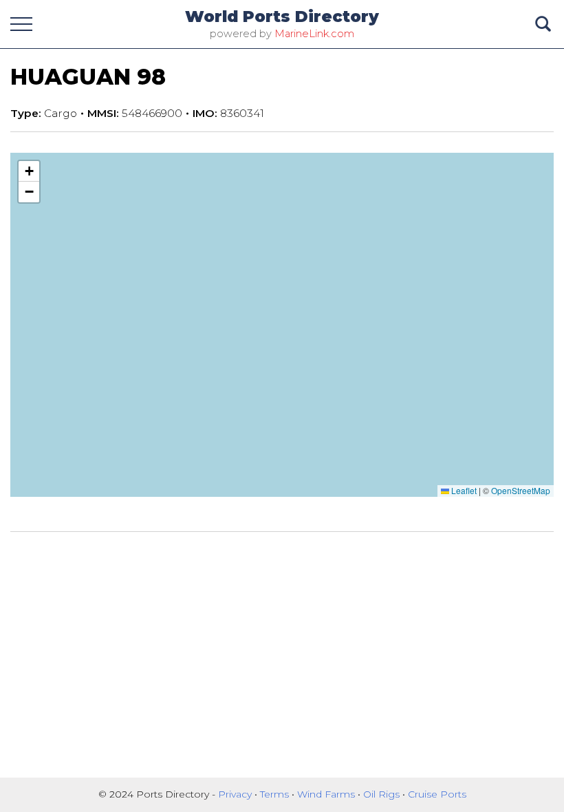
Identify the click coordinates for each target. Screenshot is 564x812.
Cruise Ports (437, 794)
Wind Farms (327, 794)
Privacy (236, 794)
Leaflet (463, 490)
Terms (276, 794)
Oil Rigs (382, 794)
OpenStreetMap (520, 490)
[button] (29, 171)
